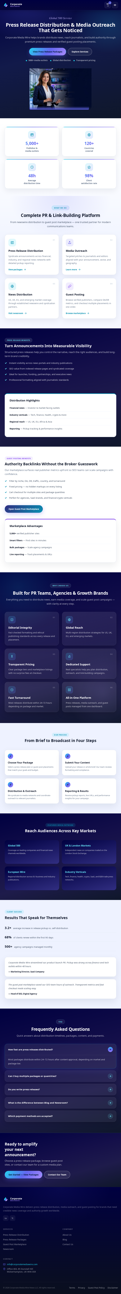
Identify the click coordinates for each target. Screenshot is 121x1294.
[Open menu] (115, 5)
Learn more (71, 269)
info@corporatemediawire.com (22, 1264)
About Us (67, 1234)
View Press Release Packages (47, 51)
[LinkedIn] (5, 1218)
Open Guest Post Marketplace (24, 509)
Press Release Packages (14, 1239)
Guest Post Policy (96, 1287)
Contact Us (68, 1244)
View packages (15, 269)
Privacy (81, 1287)
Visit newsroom (15, 313)
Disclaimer (113, 1287)
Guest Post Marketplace (14, 1244)
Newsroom (8, 1249)
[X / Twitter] (12, 1218)
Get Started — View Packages (24, 1174)
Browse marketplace (76, 313)
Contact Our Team (57, 1174)
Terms (72, 1287)
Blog (65, 1239)
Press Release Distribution (16, 1234)
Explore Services (80, 51)
